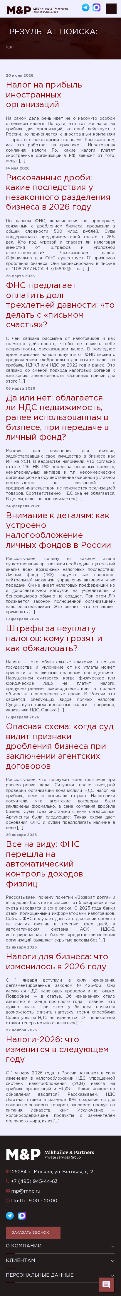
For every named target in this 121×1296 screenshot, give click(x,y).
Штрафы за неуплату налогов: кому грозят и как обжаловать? (54, 638)
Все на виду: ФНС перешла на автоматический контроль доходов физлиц (44, 864)
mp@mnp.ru (25, 1191)
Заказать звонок (30, 1232)
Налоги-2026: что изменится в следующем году (57, 1049)
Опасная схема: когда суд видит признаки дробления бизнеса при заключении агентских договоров (60, 746)
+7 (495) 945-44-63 (34, 1181)
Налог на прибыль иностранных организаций (44, 95)
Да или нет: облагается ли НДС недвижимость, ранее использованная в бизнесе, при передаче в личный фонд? (57, 418)
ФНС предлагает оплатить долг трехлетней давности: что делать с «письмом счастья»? (60, 305)
